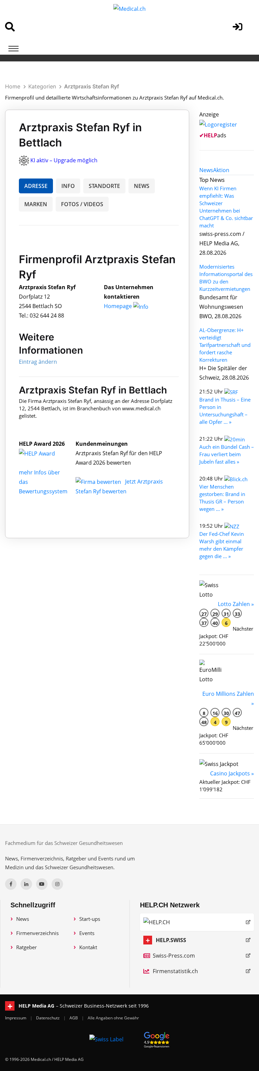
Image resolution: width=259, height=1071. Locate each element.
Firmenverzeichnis (37, 933)
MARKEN (35, 204)
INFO (68, 186)
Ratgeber (26, 947)
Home (12, 86)
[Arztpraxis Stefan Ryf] (44, 453)
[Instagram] (57, 884)
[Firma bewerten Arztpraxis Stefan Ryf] (99, 481)
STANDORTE (104, 186)
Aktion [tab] (221, 170)
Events (86, 933)
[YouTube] (42, 884)
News (22, 918)
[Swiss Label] (106, 1039)
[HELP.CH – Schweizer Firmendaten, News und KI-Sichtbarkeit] (197, 922)
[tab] (206, 170)
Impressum (16, 1018)
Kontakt (88, 947)
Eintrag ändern (38, 361)
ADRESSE (36, 186)
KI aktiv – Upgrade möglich (63, 160)
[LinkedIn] (26, 884)
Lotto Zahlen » (236, 604)
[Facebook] (11, 884)
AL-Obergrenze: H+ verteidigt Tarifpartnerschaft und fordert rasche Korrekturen (225, 345)
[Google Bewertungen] (157, 1039)
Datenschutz (48, 1018)
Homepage (118, 306)
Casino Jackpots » (232, 773)
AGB (74, 1018)
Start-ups (89, 918)
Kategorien (42, 86)
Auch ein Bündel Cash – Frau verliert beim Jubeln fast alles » (226, 454)
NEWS (141, 186)
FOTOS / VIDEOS (82, 204)
